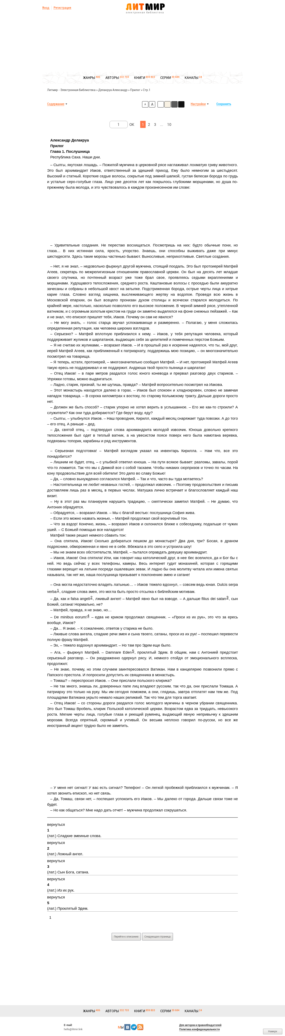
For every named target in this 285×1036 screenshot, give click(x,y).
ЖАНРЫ (89, 78)
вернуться (56, 824)
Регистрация (62, 7)
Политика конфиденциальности (199, 1029)
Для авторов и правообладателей (200, 1025)
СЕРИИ (165, 78)
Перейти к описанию (126, 936)
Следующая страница (157, 936)
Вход (45, 7)
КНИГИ (139, 78)
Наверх (272, 1031)
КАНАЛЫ (191, 78)
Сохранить (223, 104)
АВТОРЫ (112, 78)
